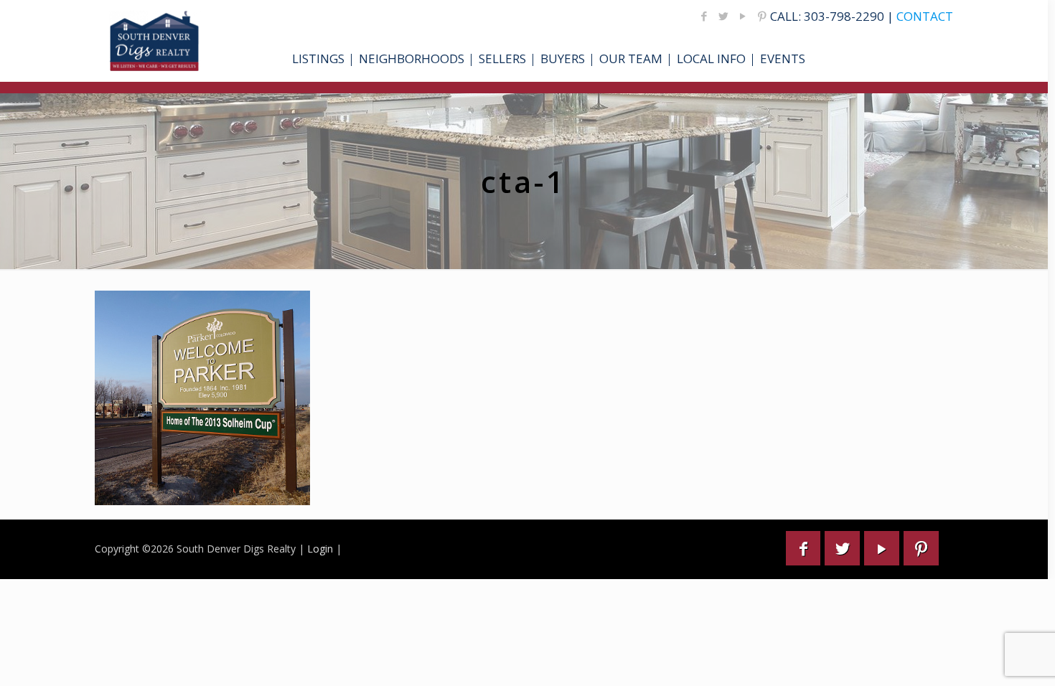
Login (320, 548)
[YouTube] (743, 16)
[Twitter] (723, 16)
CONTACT (924, 16)
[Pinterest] (762, 16)
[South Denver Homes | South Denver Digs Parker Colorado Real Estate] (155, 41)
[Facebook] (704, 16)
